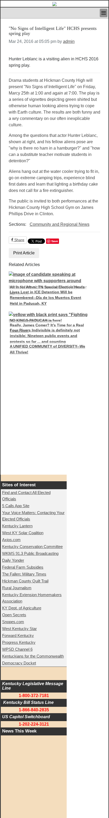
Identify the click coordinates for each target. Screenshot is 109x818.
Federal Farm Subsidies (22, 567)
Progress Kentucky (18, 642)
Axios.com (11, 539)
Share (18, 240)
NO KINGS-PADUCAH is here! (36, 320)
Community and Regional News (59, 224)
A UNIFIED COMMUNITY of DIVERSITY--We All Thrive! (47, 349)
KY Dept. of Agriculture (21, 608)
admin (69, 41)
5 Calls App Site (15, 506)
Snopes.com (13, 621)
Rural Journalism (16, 588)
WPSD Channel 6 (17, 649)
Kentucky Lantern (17, 526)
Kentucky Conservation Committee (32, 546)
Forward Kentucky (18, 635)
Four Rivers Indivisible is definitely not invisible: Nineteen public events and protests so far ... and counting (45, 336)
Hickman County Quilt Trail (25, 581)
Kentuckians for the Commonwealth (33, 656)
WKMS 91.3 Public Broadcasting (30, 553)
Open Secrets (14, 615)
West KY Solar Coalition (22, 533)
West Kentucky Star (19, 628)
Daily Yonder (13, 560)
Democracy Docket (19, 663)
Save (54, 241)
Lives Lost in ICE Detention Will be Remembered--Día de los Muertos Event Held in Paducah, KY (45, 297)
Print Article (24, 253)
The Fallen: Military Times (24, 574)
